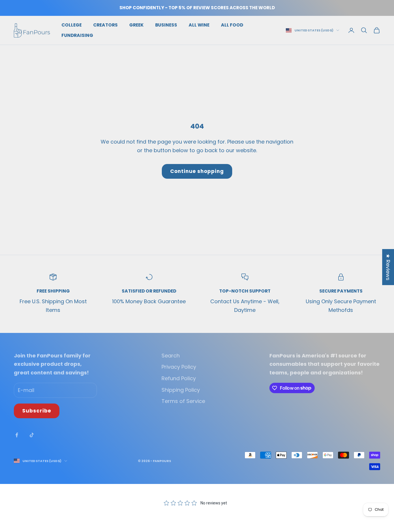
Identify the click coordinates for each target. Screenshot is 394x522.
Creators (105, 25)
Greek (136, 25)
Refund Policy (179, 378)
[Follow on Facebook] (17, 435)
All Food (232, 25)
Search (171, 355)
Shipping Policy (181, 389)
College (71, 25)
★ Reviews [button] (388, 267)
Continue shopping (197, 171)
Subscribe (36, 410)
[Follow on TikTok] (32, 435)
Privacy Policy (179, 366)
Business (166, 25)
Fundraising (77, 35)
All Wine (199, 25)
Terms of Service (183, 401)
